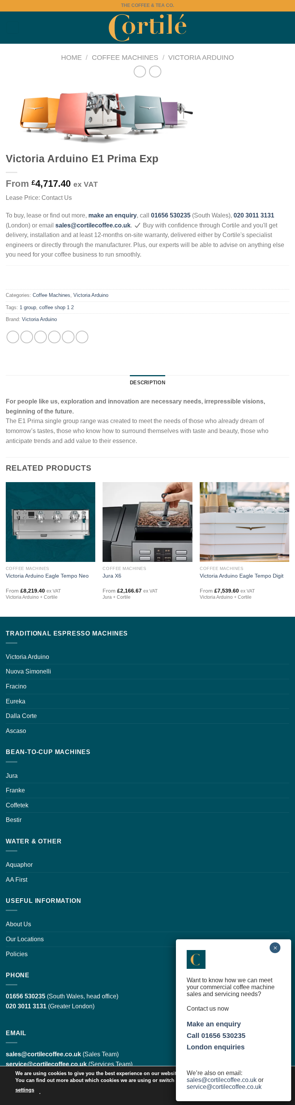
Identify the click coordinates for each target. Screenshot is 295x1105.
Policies (17, 954)
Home (71, 57)
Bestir (14, 820)
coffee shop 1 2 (56, 307)
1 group (28, 307)
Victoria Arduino (201, 57)
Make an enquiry (214, 1024)
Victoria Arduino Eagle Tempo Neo (47, 576)
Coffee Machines (125, 57)
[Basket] (285, 27)
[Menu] (13, 27)
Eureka (15, 701)
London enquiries (216, 1047)
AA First (16, 879)
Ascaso (16, 731)
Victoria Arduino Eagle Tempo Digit (241, 576)
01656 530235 (171, 215)
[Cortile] (148, 27)
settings (24, 1090)
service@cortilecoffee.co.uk (46, 1064)
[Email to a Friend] (54, 337)
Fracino (16, 686)
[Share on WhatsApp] (13, 337)
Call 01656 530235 (216, 1035)
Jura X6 (112, 576)
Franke (15, 790)
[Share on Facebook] (26, 337)
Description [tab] (147, 382)
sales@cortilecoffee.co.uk (222, 1080)
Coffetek (17, 805)
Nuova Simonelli (28, 671)
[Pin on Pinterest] (68, 337)
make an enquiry (112, 215)
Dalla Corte (21, 716)
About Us (18, 924)
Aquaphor (19, 864)
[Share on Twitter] (40, 337)
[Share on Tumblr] (82, 337)
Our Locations (25, 939)
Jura (12, 775)
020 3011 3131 (254, 215)
